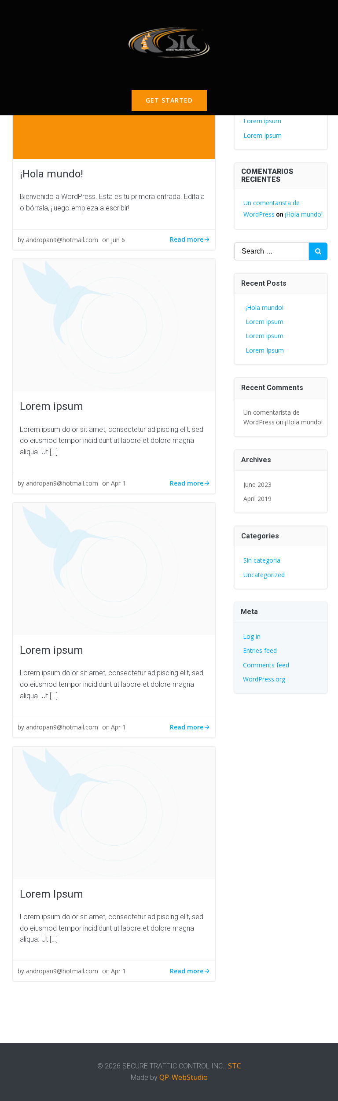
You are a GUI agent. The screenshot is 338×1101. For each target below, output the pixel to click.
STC (234, 1066)
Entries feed (260, 650)
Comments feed (266, 665)
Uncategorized (264, 575)
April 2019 (257, 498)
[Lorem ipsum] (114, 324)
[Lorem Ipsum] (114, 812)
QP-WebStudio (183, 1077)
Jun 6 (118, 240)
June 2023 (257, 484)
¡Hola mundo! (304, 214)
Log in (252, 636)
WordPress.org (264, 679)
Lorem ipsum (262, 121)
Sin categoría (261, 560)
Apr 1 (118, 483)
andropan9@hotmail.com (62, 240)
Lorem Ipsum (262, 135)
